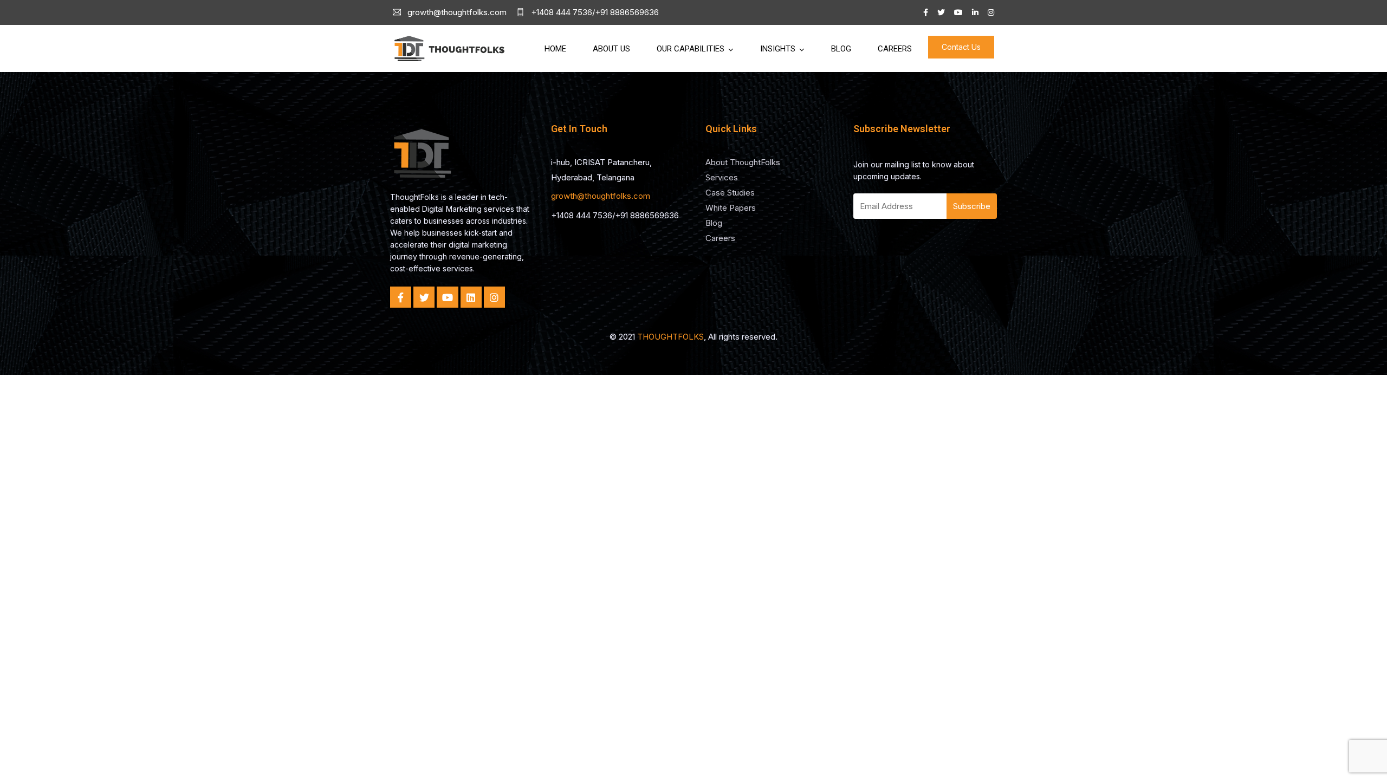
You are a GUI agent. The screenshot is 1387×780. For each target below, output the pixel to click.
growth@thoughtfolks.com (600, 196)
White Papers (730, 208)
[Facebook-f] (400, 297)
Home (555, 49)
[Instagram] (494, 297)
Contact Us (961, 46)
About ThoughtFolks (742, 162)
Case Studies (730, 192)
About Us (611, 49)
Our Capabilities (690, 49)
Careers (895, 49)
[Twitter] (424, 297)
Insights (777, 49)
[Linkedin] (471, 297)
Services (721, 177)
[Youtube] (447, 297)
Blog (841, 49)
